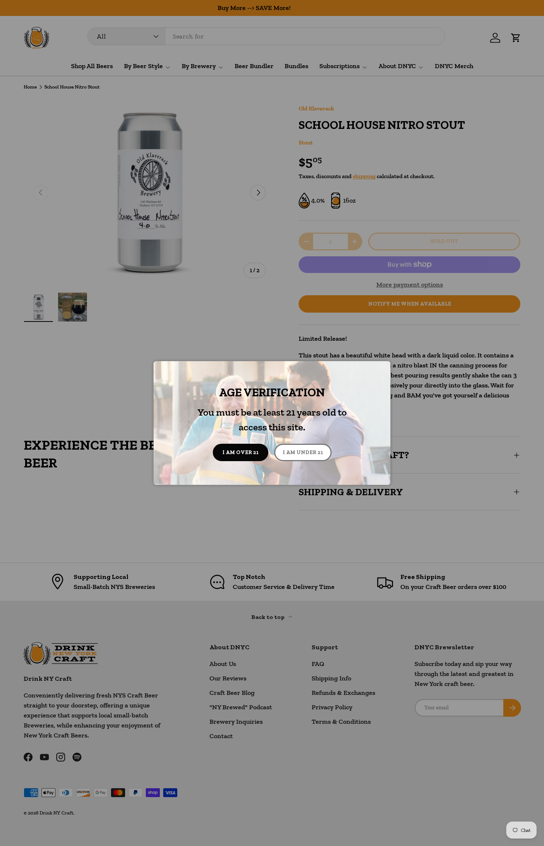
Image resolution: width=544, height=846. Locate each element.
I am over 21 (240, 452)
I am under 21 (303, 452)
